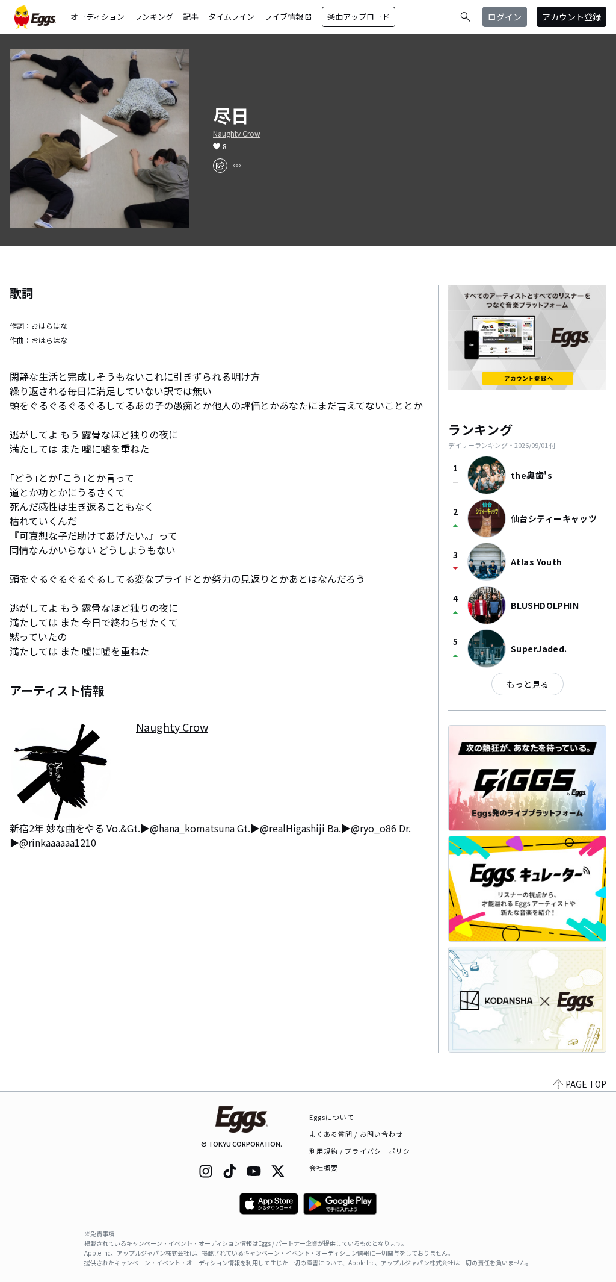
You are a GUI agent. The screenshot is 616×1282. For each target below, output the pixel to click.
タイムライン (231, 16)
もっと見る (528, 684)
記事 (191, 16)
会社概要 (323, 1167)
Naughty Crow (236, 133)
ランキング (153, 16)
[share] (220, 165)
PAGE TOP (585, 1084)
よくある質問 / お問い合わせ (356, 1134)
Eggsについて (332, 1117)
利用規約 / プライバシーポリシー (363, 1151)
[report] (237, 165)
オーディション (97, 16)
